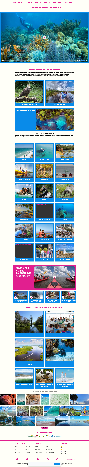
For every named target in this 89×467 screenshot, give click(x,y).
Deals (54, 2)
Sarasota (24, 239)
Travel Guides (27, 454)
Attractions (27, 449)
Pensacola (64, 219)
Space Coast (65, 159)
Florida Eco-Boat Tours (60, 335)
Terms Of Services (38, 452)
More (59, 2)
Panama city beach (44, 219)
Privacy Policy (37, 449)
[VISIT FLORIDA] (17, 2)
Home (16, 65)
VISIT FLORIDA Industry (50, 452)
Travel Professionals (49, 451)
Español (64, 449)
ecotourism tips (59, 104)
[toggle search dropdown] (74, 3)
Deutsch (64, 446)
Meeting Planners (49, 449)
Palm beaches (24, 219)
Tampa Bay (44, 259)
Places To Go (38, 2)
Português (65, 453)
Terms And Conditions (39, 451)
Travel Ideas (27, 446)
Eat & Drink (17, 449)
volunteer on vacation (25, 111)
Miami (24, 199)
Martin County (65, 259)
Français (64, 451)
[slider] (40, 60)
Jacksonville (64, 179)
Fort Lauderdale (24, 179)
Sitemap (26, 451)
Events (16, 451)
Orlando (65, 199)
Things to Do (47, 2)
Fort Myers (44, 179)
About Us (37, 446)
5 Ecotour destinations (24, 385)
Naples (44, 199)
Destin (24, 159)
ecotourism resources (29, 104)
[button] (68, 2)
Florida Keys (44, 159)
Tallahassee (24, 259)
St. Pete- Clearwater (65, 239)
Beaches (30, 2)
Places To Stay (17, 452)
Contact (47, 446)
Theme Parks (27, 452)
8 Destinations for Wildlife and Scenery (59, 363)
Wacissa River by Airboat (29, 335)
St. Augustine (44, 239)
